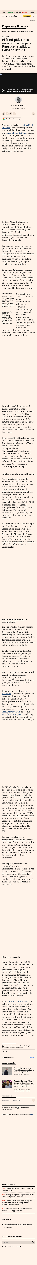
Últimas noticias (8, 1185)
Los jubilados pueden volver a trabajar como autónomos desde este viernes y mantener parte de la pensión (19, 1225)
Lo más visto (6, 1219)
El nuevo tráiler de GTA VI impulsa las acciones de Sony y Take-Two (17, 1210)
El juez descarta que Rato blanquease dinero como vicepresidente (24, 1070)
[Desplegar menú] (3, 16)
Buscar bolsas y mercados (12, 1236)
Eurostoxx (11, 1246)
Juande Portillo (18, 105)
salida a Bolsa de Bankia (16, 133)
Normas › (32, 1057)
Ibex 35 (5, 12)
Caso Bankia (6, 37)
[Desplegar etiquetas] (33, 1100)
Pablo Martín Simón (19, 1089)
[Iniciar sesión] (33, 16)
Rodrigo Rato (6, 1100)
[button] (18, 83)
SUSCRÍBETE (27, 16)
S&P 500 (18, 12)
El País (32, 20)
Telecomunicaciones (14, 31)
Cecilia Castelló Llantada (22, 1090)
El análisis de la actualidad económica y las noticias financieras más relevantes (16, 1047)
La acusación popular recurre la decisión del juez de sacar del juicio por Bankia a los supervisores (7, 318)
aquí (31, 1114)
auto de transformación (18, 1001)
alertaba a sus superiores (13, 714)
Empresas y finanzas (15, 26)
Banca (4, 31)
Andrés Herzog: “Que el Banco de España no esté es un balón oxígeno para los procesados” (24, 1084)
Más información (6, 1109)
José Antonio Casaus (11, 712)
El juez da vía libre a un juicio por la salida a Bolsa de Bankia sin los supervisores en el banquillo (8, 301)
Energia (23, 31)
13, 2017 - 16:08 (18, 108)
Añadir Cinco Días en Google (13, 119)
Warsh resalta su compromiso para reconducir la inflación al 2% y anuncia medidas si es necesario (17, 1203)
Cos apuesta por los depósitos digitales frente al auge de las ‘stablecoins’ (18, 1196)
